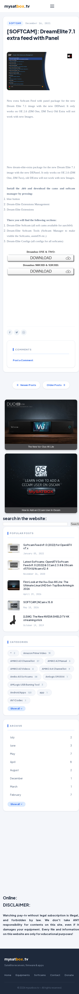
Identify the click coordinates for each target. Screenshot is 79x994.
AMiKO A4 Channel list (56, 668)
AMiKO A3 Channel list (24, 660)
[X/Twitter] (17, 332)
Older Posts (54, 385)
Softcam (15, 23)
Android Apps (20, 692)
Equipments (23, 975)
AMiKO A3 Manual (59, 660)
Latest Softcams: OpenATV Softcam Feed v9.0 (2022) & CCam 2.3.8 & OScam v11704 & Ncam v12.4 (48, 565)
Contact (55, 975)
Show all (15, 708)
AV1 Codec (18, 700)
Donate (69, 975)
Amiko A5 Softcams (23, 676)
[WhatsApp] (24, 332)
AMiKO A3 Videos (22, 668)
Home (7, 975)
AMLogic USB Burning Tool (26, 684)
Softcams (40, 975)
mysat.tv (17, 6)
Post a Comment (23, 360)
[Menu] (52, 6)
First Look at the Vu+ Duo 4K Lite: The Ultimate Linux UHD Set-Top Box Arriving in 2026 (48, 585)
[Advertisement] (39, 854)
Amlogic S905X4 (57, 676)
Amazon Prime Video (37, 653)
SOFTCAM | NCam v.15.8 (38, 602)
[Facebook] (10, 332)
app (43, 692)
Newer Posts (28, 385)
